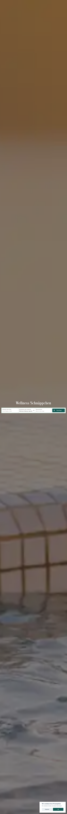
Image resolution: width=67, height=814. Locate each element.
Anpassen (47, 809)
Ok (58, 809)
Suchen (59, 410)
